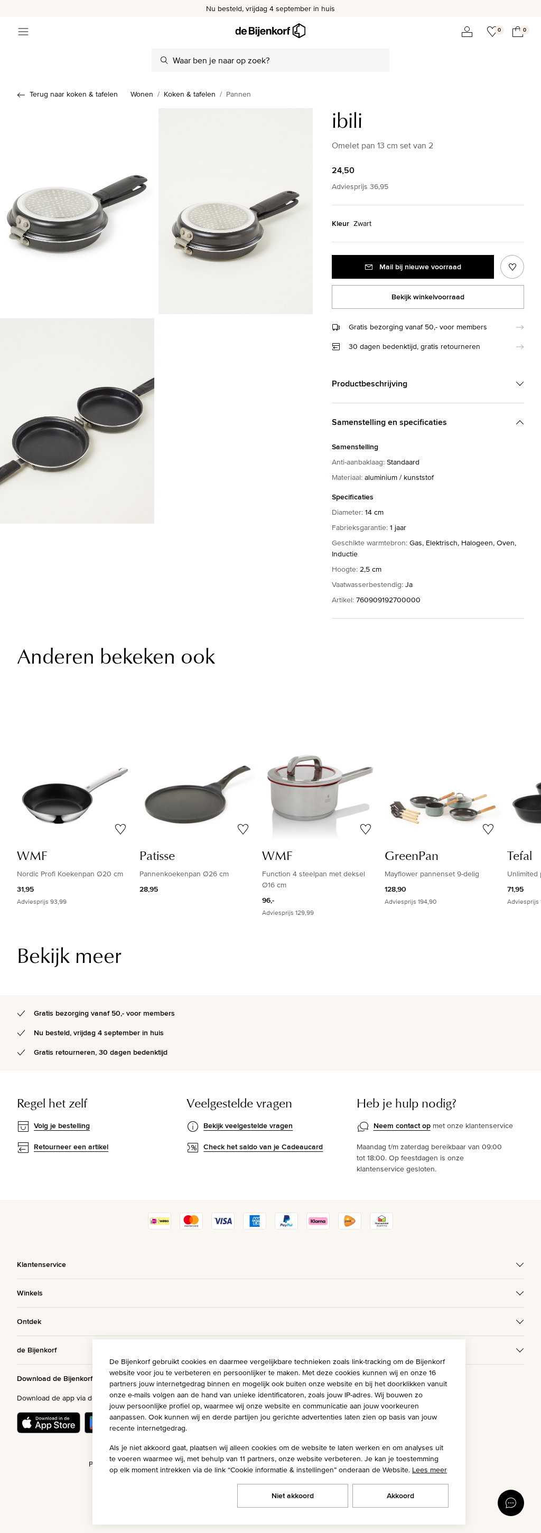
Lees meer (429, 1469)
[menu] (23, 31)
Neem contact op (402, 1125)
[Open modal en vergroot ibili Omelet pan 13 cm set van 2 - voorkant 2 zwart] (77, 211)
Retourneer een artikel (71, 1146)
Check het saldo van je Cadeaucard (263, 1146)
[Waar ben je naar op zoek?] (164, 60)
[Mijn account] (467, 31)
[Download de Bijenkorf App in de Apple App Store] (48, 1422)
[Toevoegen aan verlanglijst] (512, 267)
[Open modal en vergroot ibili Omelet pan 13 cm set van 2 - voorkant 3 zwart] (235, 211)
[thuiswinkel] (381, 1227)
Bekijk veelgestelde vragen (248, 1125)
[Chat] (511, 1503)
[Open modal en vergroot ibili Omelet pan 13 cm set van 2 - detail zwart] (77, 421)
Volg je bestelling (62, 1125)
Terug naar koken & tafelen (74, 94)
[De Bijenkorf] (270, 31)
